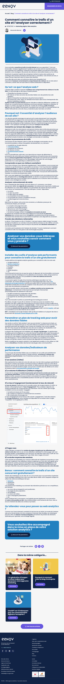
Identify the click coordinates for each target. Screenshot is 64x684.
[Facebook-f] (2, 651)
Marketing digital (21, 26)
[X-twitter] (13, 651)
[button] (36, 546)
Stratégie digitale (5, 667)
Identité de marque (36, 645)
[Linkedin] (9, 651)
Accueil (7, 13)
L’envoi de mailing (13, 147)
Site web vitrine (5, 659)
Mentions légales (36, 669)
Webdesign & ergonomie (7, 673)
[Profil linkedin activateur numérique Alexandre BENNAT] (24, 30)
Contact (34, 655)
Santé (33, 659)
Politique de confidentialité (38, 667)
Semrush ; (11, 481)
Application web (5, 665)
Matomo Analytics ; (14, 264)
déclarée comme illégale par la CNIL (26, 313)
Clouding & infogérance (38, 647)
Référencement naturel (7, 669)
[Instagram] (6, 651)
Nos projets (35, 649)
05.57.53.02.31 (7, 647)
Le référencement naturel (15, 151)
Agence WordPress (6, 663)
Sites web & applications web (39, 641)
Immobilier (34, 661)
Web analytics (32, 26)
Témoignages (35, 651)
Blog (12, 13)
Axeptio (50, 308)
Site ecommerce (5, 661)
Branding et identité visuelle (8, 671)
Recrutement (35, 665)
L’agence (34, 639)
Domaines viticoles (36, 663)
